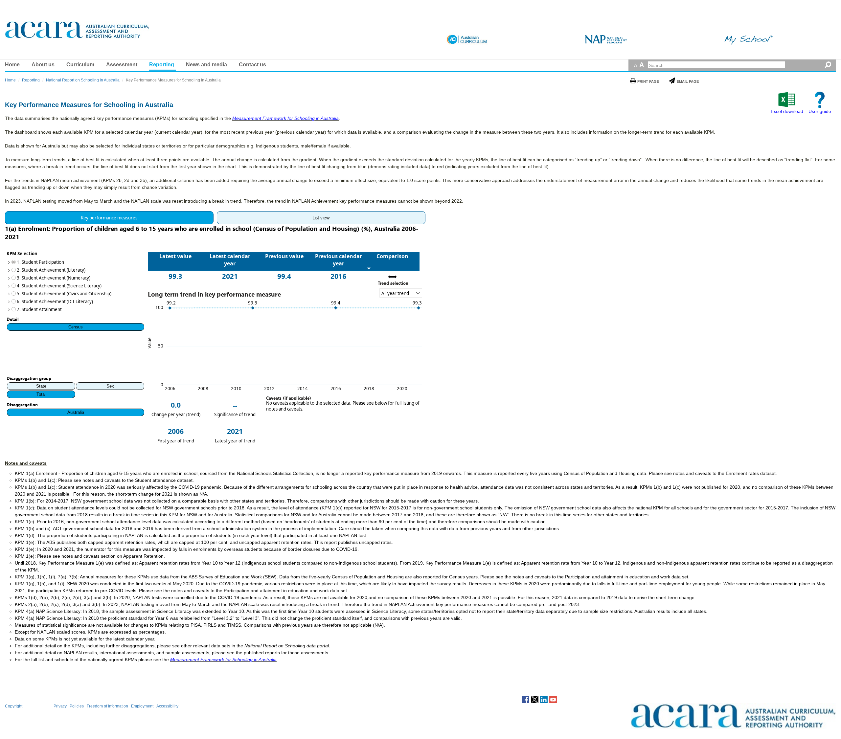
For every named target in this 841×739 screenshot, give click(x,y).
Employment (142, 706)
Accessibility (167, 706)
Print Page (648, 81)
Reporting (161, 64)
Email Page (688, 81)
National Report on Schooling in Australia (83, 80)
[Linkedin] (544, 699)
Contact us (252, 64)
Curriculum (80, 64)
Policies (77, 706)
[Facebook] (525, 699)
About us (43, 64)
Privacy (60, 706)
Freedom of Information (107, 706)
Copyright (13, 706)
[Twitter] (534, 699)
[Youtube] (553, 699)
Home (12, 64)
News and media (206, 64)
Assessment (121, 64)
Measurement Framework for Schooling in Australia (285, 118)
